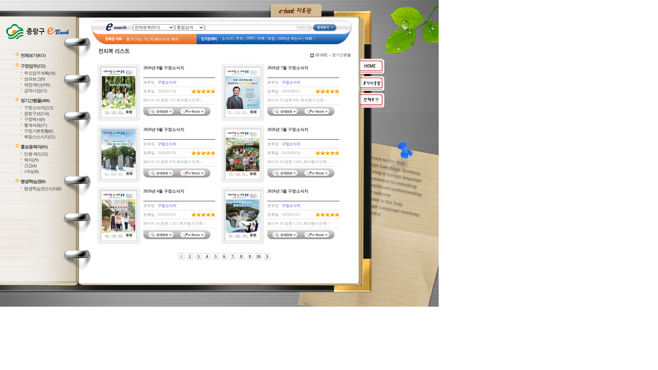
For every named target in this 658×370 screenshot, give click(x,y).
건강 (30, 165)
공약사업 (35, 90)
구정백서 (34, 119)
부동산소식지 (39, 136)
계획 (308, 38)
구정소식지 (38, 107)
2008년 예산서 (290, 38)
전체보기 (33, 55)
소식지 (227, 38)
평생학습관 (33, 181)
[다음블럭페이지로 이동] (267, 256)
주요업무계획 (39, 73)
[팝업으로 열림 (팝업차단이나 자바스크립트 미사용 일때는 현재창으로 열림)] (193, 114)
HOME (321, 55)
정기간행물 (35, 100)
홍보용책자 (34, 146)
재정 (271, 38)
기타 (31, 171)
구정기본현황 (38, 131)
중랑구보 (36, 113)
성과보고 (34, 79)
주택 (261, 38)
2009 (250, 38)
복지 (31, 159)
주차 (239, 38)
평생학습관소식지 (42, 188)
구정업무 (33, 66)
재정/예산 (37, 84)
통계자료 (35, 125)
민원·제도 (36, 154)
